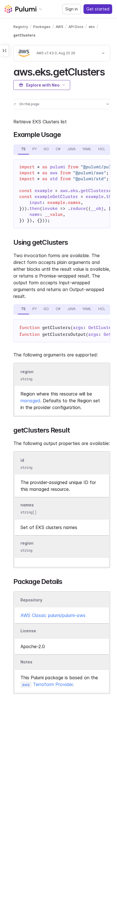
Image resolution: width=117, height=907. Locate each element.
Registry (20, 27)
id (22, 460)
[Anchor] (109, 71)
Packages (42, 27)
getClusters (24, 35)
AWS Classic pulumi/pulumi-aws (52, 615)
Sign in (71, 9)
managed (30, 400)
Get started (97, 9)
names (27, 504)
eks (92, 27)
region (27, 371)
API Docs (75, 27)
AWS (59, 27)
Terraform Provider (47, 684)
